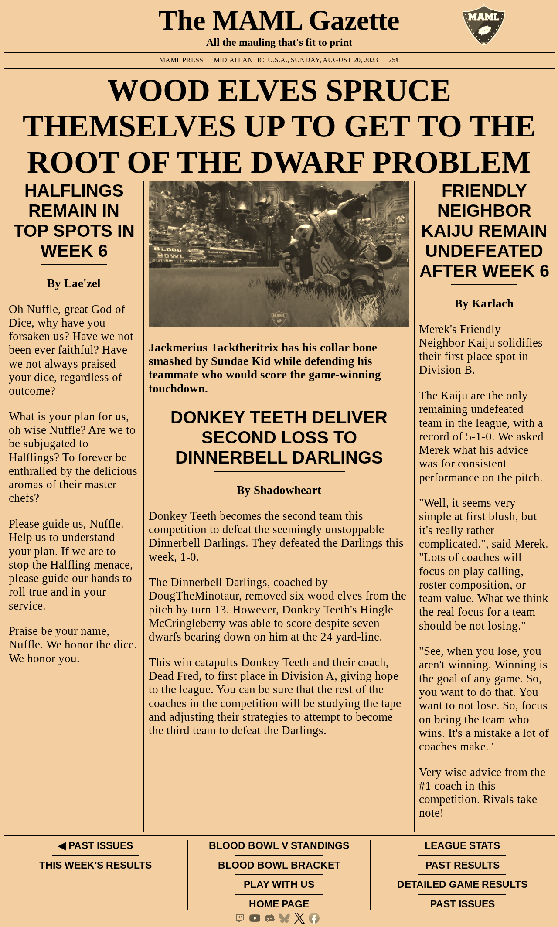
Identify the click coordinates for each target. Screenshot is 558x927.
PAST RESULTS (462, 865)
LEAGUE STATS (462, 845)
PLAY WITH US (279, 884)
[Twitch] (242, 918)
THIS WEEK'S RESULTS (95, 865)
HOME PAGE (279, 904)
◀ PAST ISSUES (95, 845)
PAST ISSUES (462, 904)
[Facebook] (316, 918)
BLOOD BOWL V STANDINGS (279, 845)
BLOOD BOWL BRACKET (279, 865)
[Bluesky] (286, 918)
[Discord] (271, 918)
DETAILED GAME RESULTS (462, 884)
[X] (301, 918)
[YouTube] (256, 918)
